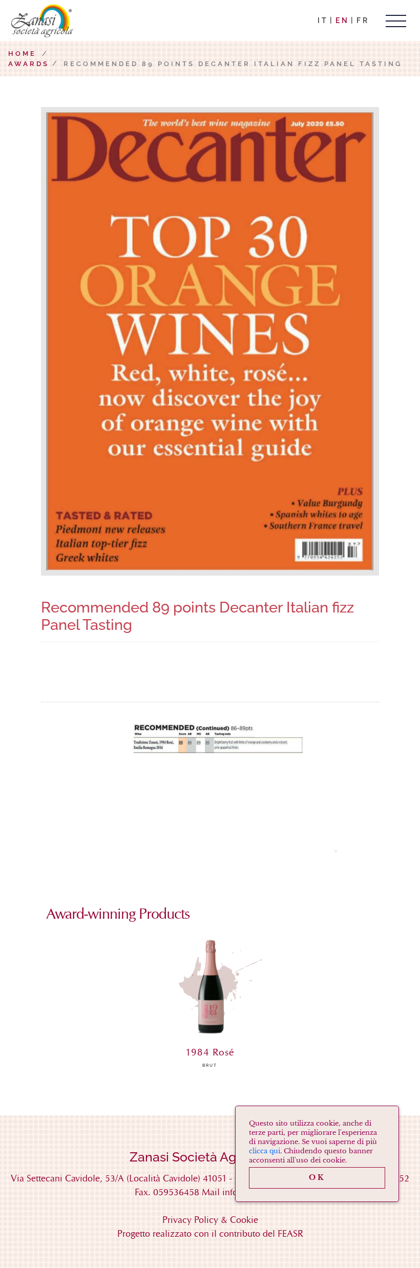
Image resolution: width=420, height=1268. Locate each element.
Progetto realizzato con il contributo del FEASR (210, 1233)
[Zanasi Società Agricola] (40, 20)
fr (362, 20)
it (323, 20)
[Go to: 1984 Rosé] (210, 989)
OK (317, 1177)
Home (22, 53)
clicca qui (264, 1151)
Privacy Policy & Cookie (210, 1219)
